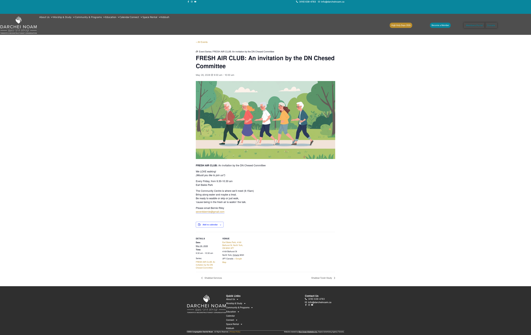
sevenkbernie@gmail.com (210, 211)
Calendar (125, 17)
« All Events (202, 42)
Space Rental (150, 17)
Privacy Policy (235, 332)
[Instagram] (191, 1)
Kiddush (165, 17)
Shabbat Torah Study (322, 277)
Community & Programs (88, 17)
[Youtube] (195, 1)
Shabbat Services (213, 277)
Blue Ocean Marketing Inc (308, 332)
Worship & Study (62, 17)
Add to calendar (210, 224)
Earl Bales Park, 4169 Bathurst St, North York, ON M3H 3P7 (232, 245)
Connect (134, 17)
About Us (44, 17)
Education (110, 17)
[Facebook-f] (188, 1)
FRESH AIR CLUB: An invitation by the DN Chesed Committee (205, 264)
